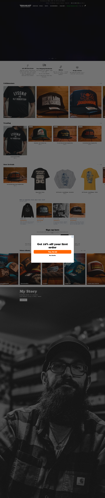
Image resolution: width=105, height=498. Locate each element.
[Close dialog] (72, 237)
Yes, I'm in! (52, 251)
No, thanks (52, 255)
